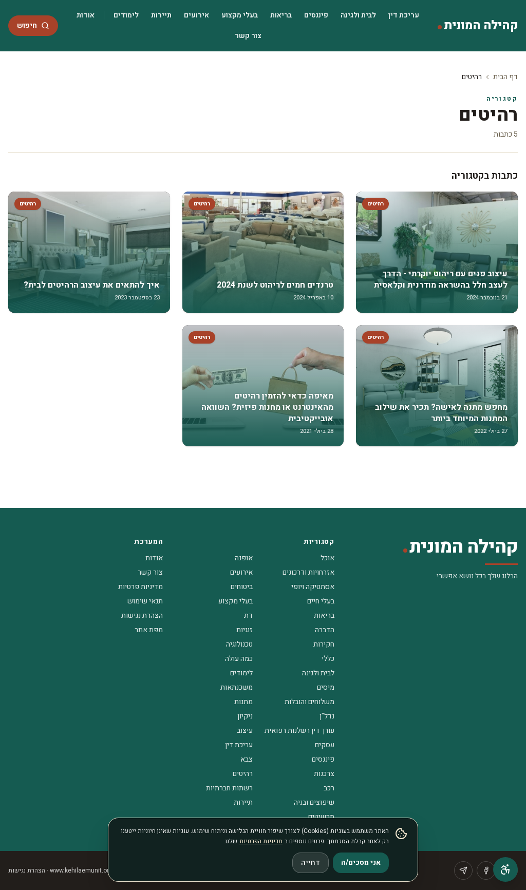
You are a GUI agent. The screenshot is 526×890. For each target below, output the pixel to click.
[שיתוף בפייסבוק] (486, 870)
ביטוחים (242, 586)
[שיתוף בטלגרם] (463, 870)
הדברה (324, 629)
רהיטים (243, 773)
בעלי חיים (320, 601)
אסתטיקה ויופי (312, 586)
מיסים (325, 687)
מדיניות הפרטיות (261, 841)
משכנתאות (236, 687)
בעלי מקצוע (239, 15)
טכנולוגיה (239, 644)
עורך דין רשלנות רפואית (299, 730)
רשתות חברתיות (229, 788)
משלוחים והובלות (309, 701)
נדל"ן (327, 716)
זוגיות (244, 629)
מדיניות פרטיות (140, 586)
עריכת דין (403, 15)
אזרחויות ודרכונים (308, 572)
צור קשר (248, 35)
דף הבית (505, 76)
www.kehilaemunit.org (81, 870)
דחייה (310, 862)
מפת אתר (149, 629)
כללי (328, 658)
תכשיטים (321, 816)
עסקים (324, 745)
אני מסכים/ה (361, 862)
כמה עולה (239, 658)
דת (248, 615)
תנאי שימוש (145, 601)
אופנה (244, 558)
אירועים (196, 15)
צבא (246, 759)
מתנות (243, 701)
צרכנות (324, 773)
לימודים (126, 15)
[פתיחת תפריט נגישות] (505, 869)
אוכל (327, 558)
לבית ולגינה (358, 15)
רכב (329, 788)
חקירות (323, 644)
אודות (86, 15)
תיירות (161, 15)
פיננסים (316, 15)
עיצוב (245, 730)
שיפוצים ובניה (314, 802)
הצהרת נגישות (142, 615)
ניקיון (245, 716)
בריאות (281, 15)
